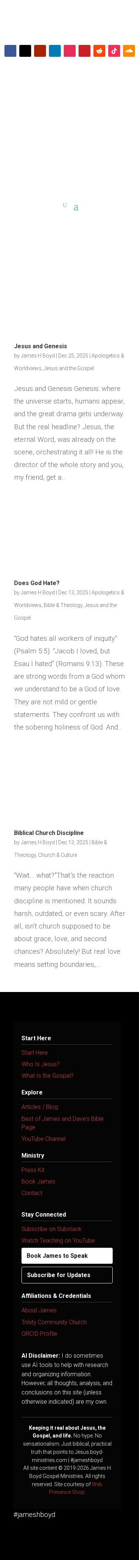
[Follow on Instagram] (70, 51)
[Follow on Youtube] (40, 51)
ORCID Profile (39, 1333)
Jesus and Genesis (40, 346)
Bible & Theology (63, 605)
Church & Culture (57, 855)
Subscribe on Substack (51, 1229)
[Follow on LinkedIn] (55, 51)
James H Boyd (38, 356)
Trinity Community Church (54, 1322)
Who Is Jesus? (40, 1064)
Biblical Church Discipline (49, 832)
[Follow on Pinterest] (84, 51)
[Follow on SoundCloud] (129, 51)
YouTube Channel (43, 1138)
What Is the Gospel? (47, 1075)
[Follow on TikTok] (114, 51)
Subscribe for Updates (58, 1275)
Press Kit (32, 1170)
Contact (31, 1193)
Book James (38, 1181)
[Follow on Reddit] (99, 51)
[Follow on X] (25, 51)
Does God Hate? (37, 583)
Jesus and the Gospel (69, 368)
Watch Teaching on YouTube (58, 1240)
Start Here (34, 1052)
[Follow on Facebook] (10, 51)
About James (39, 1310)
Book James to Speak (57, 1255)
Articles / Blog (39, 1106)
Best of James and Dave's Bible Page (62, 1123)
